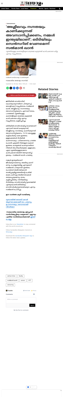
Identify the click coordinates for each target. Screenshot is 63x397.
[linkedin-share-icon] (17, 89)
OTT (29, 280)
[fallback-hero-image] (43, 96)
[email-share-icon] (20, 89)
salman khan (11, 276)
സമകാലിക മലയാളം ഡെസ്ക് (17, 81)
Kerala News (15, 8)
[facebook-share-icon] (14, 89)
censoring (10, 285)
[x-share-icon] (11, 89)
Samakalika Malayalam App (23, 236)
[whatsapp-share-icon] (7, 89)
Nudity (21, 276)
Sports (46, 8)
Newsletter (20, 224)
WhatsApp (9, 232)
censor (23, 280)
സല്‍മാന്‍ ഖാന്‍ (12, 280)
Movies (41, 8)
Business (52, 8)
